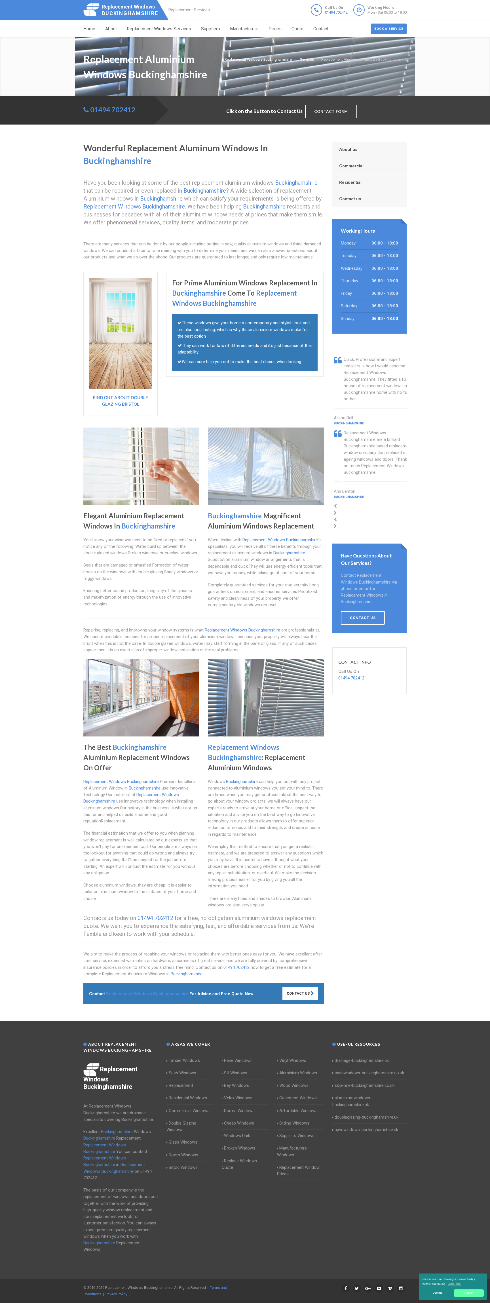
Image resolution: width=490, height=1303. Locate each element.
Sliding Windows (294, 1123)
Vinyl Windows (292, 1060)
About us (348, 149)
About (111, 28)
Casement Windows (298, 1097)
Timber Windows (184, 1060)
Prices (275, 28)
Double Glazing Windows (181, 1126)
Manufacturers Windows (292, 1151)
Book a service (388, 29)
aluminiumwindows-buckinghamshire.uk (352, 1101)
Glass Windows (183, 1142)
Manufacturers (244, 28)
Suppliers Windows (296, 1135)
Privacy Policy (116, 1294)
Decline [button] (437, 1292)
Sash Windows (182, 1072)
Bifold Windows (183, 1167)
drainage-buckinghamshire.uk (362, 1060)
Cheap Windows (239, 1123)
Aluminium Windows (298, 1072)
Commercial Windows (189, 1110)
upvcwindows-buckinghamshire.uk (366, 1129)
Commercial (351, 166)
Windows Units (238, 1135)
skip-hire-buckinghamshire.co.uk (364, 1085)
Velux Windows (238, 1097)
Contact (320, 28)
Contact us (350, 198)
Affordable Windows (298, 1110)
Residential (350, 182)
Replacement (181, 1085)
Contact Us (299, 993)
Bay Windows (236, 1085)
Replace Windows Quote (239, 1164)
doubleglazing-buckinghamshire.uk (366, 1117)
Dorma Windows (239, 1110)
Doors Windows (183, 1154)
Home (89, 28)
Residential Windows (188, 1097)
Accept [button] (468, 1292)
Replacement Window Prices (298, 1170)
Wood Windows (294, 1085)
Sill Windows (235, 1072)
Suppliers (210, 28)
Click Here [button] (454, 1283)
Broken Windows (239, 1148)
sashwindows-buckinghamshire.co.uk (369, 1072)
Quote (297, 28)
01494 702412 (336, 12)
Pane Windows (238, 1060)
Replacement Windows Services (159, 28)
